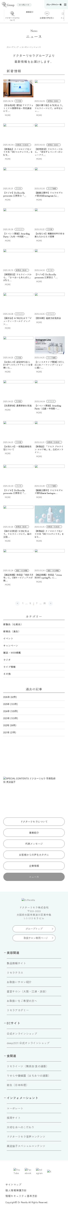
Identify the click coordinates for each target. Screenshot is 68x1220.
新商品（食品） (12, 631)
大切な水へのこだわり (20, 1127)
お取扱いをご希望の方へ (22, 1001)
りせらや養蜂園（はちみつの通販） (29, 1075)
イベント (8, 638)
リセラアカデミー (18, 1010)
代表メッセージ (34, 843)
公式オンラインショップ (22, 1033)
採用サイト (13, 1118)
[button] (66, 15)
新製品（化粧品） (13, 624)
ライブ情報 (9, 666)
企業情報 (34, 865)
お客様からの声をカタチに (34, 854)
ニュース (34, 876)
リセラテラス (15, 973)
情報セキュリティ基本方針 (21, 1196)
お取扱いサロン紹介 (19, 982)
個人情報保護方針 (16, 1190)
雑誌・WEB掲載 (12, 652)
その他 (7, 673)
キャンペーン (10, 645)
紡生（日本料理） (18, 1085)
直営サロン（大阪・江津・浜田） (27, 991)
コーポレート (15, 1108)
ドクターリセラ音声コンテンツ (26, 1136)
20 (45, 603)
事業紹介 (34, 832)
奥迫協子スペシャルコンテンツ (26, 1146)
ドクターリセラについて (34, 821)
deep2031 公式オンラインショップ (28, 1043)
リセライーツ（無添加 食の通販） (28, 1066)
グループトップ (34, 928)
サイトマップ (13, 1184)
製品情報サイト (16, 963)
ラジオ (7, 659)
